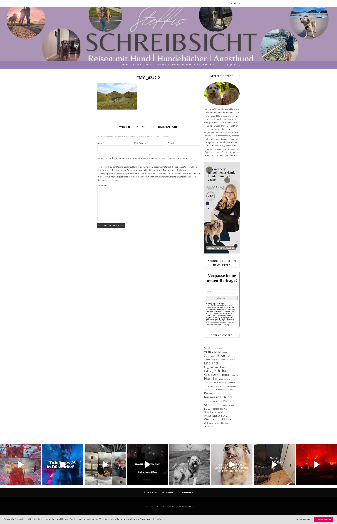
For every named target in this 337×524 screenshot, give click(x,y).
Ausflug (224, 352)
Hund (125, 64)
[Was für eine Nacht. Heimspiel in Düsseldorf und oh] (20, 464)
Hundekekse (208, 383)
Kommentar (102, 185)
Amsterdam (219, 348)
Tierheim (207, 409)
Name (100, 143)
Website (171, 143)
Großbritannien (217, 374)
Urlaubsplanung (213, 415)
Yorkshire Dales (223, 423)
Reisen (209, 393)
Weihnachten (210, 423)
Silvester (232, 405)
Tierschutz (217, 408)
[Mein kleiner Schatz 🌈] (189, 464)
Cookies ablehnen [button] (303, 519)
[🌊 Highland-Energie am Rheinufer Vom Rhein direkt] (62, 464)
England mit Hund (215, 367)
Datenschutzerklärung (184, 506)
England (211, 363)
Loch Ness (219, 389)
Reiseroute (207, 401)
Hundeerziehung (223, 379)
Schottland (212, 404)
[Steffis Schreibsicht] (168, 34)
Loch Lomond (209, 390)
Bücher (137, 64)
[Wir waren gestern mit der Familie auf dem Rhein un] (105, 464)
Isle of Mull (231, 382)
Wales (225, 416)
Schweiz (225, 405)
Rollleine (215, 401)
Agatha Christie (209, 348)
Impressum (170, 506)
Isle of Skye (209, 386)
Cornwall (215, 359)
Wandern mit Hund (181, 64)
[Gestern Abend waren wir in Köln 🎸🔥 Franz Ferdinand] (147, 464)
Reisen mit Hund (206, 64)
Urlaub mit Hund (213, 412)
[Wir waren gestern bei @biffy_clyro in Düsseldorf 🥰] (316, 464)
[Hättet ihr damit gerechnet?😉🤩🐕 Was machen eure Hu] (231, 464)
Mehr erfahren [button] (158, 519)
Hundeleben (220, 382)
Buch (233, 356)
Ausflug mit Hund (156, 64)
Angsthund (212, 351)
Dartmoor (224, 360)
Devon (232, 360)
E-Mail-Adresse (140, 143)
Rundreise (225, 400)
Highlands (235, 375)
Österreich (209, 426)
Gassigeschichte (215, 370)
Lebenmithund (231, 386)
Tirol (225, 409)
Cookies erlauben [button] (323, 519)
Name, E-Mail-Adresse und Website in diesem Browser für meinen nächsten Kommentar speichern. (142, 158)
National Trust (229, 390)
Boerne (223, 355)
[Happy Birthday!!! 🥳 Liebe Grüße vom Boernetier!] (274, 464)
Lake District (220, 386)
